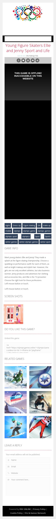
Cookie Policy (16, 513)
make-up (47, 225)
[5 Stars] (25, 55)
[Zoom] (13, 314)
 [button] (33, 60)
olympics (26, 236)
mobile (8, 231)
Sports (48, 236)
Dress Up (17, 225)
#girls (7, 225)
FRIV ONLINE (25, 509)
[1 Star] (18, 55)
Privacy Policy (39, 509)
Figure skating (29, 225)
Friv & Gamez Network (35, 513)
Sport (37, 236)
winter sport (45, 242)
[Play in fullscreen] (28, 60)
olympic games (44, 231)
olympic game (29, 231)
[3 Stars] (22, 55)
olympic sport (11, 236)
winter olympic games (28, 242)
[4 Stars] (23, 55)
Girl (39, 225)
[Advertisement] (30, 26)
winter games (11, 242)
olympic (17, 231)
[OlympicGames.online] (28, 13)
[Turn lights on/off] (19, 60)
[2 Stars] (20, 55)
